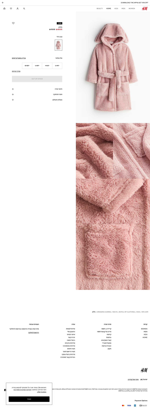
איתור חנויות (71, 334)
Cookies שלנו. (41, 392)
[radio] (58, 45)
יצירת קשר (71, 337)
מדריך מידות (16, 71)
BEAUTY (100, 8)
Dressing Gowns (104, 312)
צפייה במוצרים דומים (19, 58)
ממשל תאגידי (106, 343)
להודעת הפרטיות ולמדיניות (22, 390)
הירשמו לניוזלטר (33, 333)
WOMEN (132, 8)
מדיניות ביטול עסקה (68, 354)
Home (108, 8)
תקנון (109, 349)
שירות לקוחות (70, 329)
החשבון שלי (71, 332)
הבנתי (29, 399)
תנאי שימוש (71, 349)
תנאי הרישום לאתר (69, 351)
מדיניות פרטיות (70, 343)
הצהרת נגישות (106, 346)
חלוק (93, 312)
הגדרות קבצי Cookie (67, 357)
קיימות (109, 334)
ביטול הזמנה (71, 340)
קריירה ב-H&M (106, 329)
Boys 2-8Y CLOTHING (127, 312)
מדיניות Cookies (69, 346)
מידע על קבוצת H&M (104, 332)
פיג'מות (114, 312)
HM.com (145, 312)
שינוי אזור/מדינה (133, 379)
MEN (123, 8)
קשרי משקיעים (106, 340)
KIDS (116, 8)
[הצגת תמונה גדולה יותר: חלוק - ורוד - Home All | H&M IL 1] (113, 67)
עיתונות (108, 337)
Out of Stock (37, 79)
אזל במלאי (58, 58)
